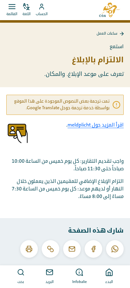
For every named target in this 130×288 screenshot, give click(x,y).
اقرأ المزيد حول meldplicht (96, 125)
